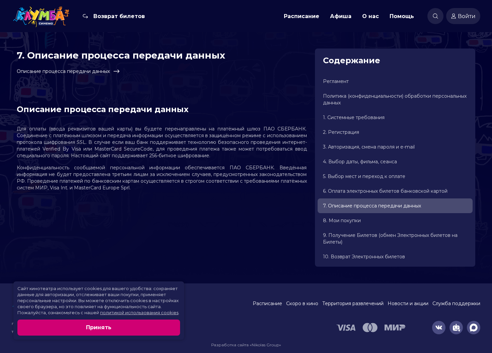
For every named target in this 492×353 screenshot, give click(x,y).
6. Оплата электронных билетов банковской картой (385, 191)
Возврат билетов (119, 16)
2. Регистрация (341, 132)
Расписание (301, 16)
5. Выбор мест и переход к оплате (364, 176)
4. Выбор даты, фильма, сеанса (360, 162)
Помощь (402, 16)
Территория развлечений (353, 303)
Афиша (340, 16)
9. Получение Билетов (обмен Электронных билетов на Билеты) (390, 238)
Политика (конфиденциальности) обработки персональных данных (395, 99)
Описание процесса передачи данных (63, 71)
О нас (370, 16)
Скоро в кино (302, 303)
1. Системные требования (354, 117)
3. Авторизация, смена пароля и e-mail (369, 147)
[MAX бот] (473, 327)
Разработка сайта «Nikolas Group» (246, 344)
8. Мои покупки (342, 220)
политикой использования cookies (139, 312)
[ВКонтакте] (438, 327)
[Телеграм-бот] (456, 327)
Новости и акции (408, 303)
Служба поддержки (456, 303)
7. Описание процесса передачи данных (372, 206)
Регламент (336, 81)
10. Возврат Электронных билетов (364, 257)
